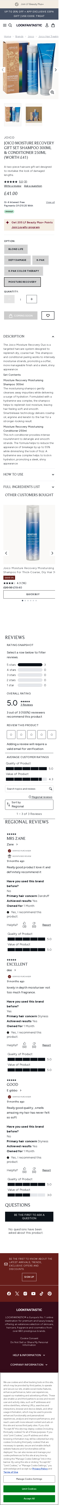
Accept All (29, 1498)
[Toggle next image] (55, 70)
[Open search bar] (10, 25)
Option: (9, 241)
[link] (47, 25)
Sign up (29, 1277)
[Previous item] (6, 553)
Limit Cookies (29, 1489)
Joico (31, 36)
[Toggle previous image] (2, 70)
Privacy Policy (40, 1468)
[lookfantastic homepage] (29, 25)
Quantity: (11, 291)
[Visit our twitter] (17, 1294)
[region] (29, 1438)
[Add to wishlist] (48, 315)
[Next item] (52, 553)
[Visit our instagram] (25, 1294)
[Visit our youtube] (33, 1294)
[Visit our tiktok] (41, 1294)
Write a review (12, 186)
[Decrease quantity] (9, 299)
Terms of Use (10, 1472)
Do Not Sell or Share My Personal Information (29, 1343)
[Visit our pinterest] (50, 1294)
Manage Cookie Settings (29, 1479)
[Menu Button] (3, 25)
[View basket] (53, 25)
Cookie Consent (29, 1338)
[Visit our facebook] (9, 1294)
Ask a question (33, 186)
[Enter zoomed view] (52, 92)
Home (7, 36)
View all (50, 202)
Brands (19, 36)
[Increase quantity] (31, 299)
